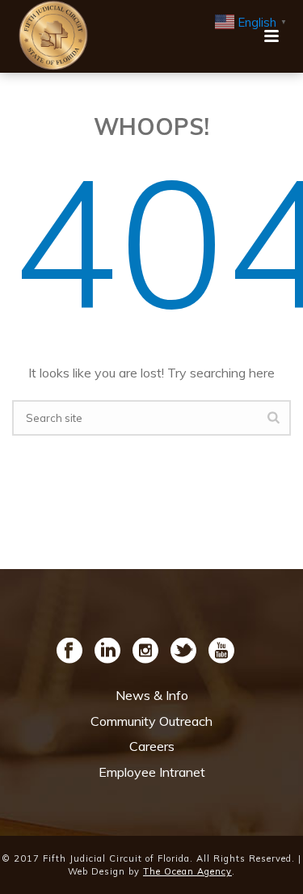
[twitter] (183, 651)
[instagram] (145, 651)
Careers (152, 746)
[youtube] (221, 651)
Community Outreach (151, 721)
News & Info (152, 695)
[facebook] (69, 651)
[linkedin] (107, 651)
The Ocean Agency (187, 871)
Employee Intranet (152, 772)
